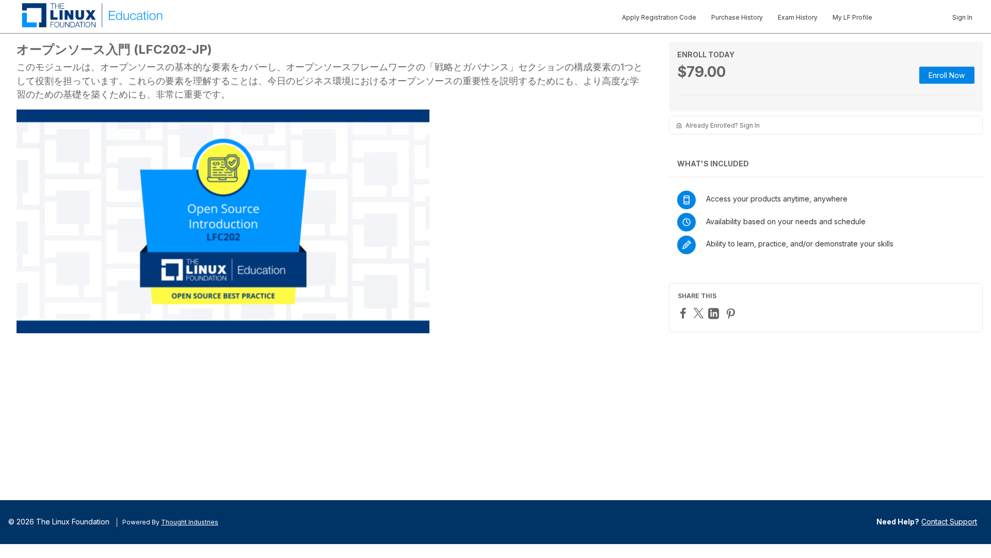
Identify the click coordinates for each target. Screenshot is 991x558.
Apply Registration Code (659, 17)
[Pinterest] (732, 313)
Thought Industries (189, 522)
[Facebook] (684, 312)
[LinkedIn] (715, 313)
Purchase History (737, 17)
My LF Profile (852, 17)
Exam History (798, 17)
